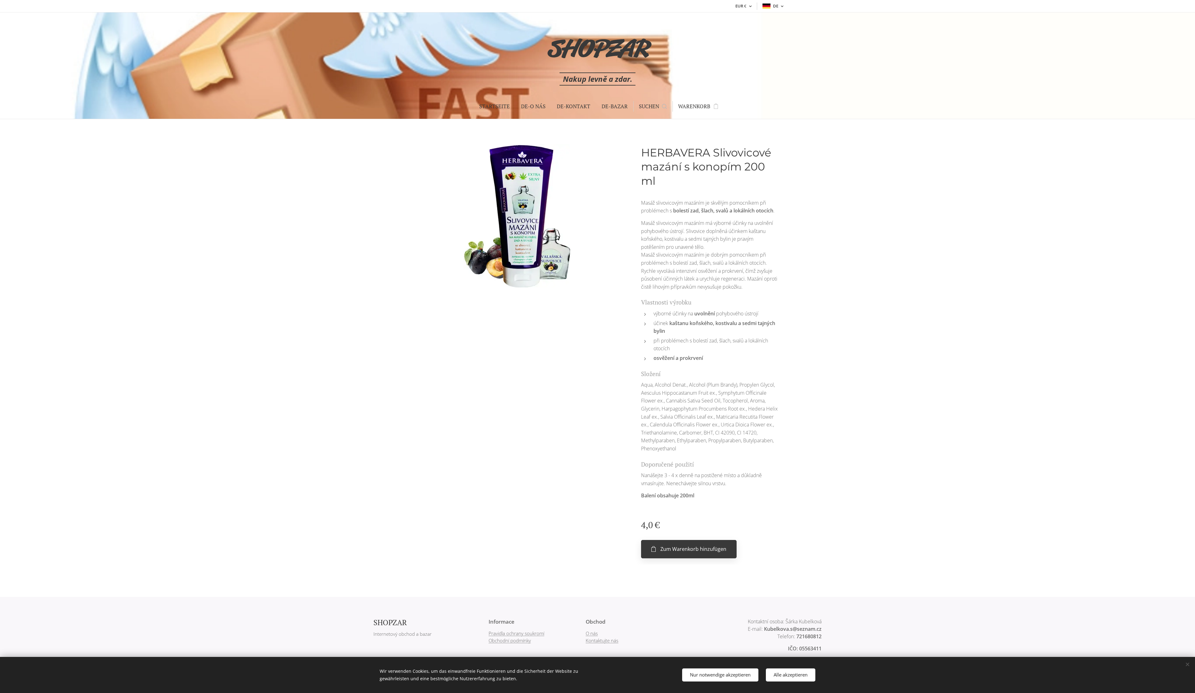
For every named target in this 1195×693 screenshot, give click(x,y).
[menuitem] (494, 106)
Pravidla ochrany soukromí (516, 633)
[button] (652, 106)
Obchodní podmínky (510, 640)
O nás (592, 633)
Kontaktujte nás (602, 640)
